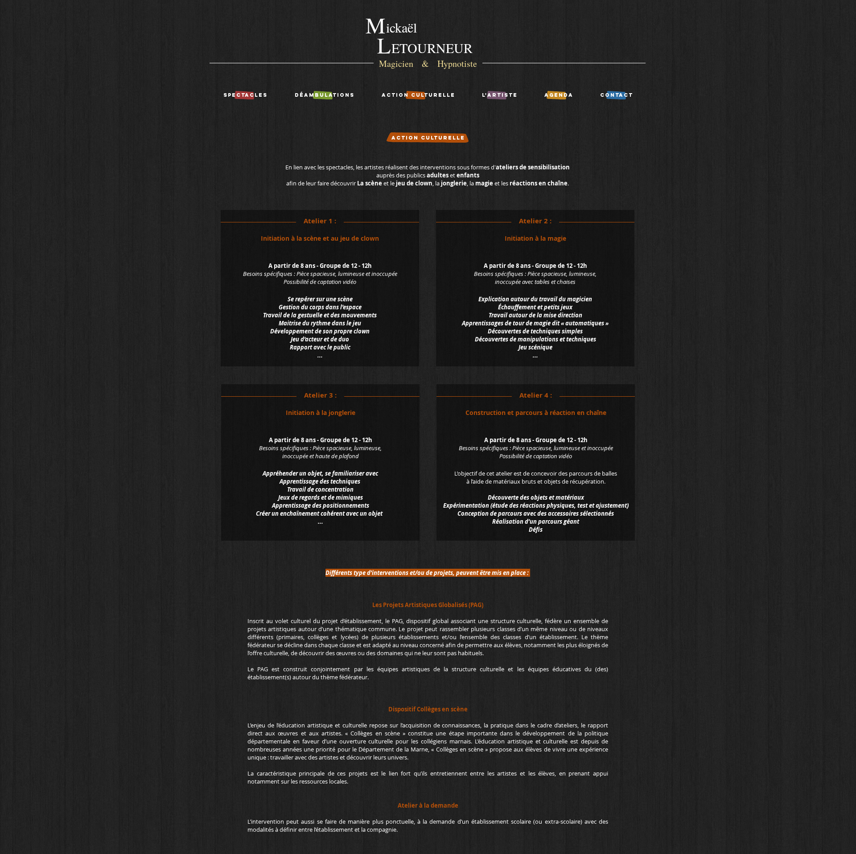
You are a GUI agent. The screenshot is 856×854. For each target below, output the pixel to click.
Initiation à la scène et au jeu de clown (320, 238)
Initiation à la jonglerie (320, 412)
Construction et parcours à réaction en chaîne (535, 412)
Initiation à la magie (535, 238)
